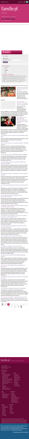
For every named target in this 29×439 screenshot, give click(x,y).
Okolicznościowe (5, 397)
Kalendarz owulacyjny (6, 374)
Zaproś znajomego (14, 398)
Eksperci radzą (17, 376)
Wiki (5, 71)
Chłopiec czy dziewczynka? (7, 380)
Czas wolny (4, 415)
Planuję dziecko (17, 380)
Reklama (12, 394)
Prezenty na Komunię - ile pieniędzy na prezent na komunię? (22, 103)
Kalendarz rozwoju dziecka (7, 382)
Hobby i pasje (4, 396)
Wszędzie (6, 67)
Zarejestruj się (11, 18)
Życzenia (11, 411)
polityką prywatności (17, 429)
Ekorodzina (16, 375)
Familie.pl (3, 85)
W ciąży (3, 408)
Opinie (3, 393)
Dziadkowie (16, 382)
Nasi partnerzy (14, 399)
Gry (3, 384)
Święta (3, 411)
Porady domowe (17, 385)
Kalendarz (4, 386)
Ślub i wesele (16, 378)
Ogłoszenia (16, 374)
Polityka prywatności (15, 402)
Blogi (11, 407)
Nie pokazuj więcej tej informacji (20, 432)
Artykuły (6, 70)
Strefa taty (16, 383)
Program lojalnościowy (15, 397)
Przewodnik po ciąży (6, 375)
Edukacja (4, 385)
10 (15, 306)
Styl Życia (4, 414)
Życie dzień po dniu (6, 394)
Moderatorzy (13, 396)
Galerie (11, 409)
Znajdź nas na (20, 2)
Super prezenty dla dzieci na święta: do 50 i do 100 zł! (22, 89)
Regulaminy (13, 395)
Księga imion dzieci (5, 381)
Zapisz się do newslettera (6, 20)
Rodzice (15, 381)
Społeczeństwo (5, 395)
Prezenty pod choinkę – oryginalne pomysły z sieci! (15, 297)
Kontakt (12, 393)
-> (18, 306)
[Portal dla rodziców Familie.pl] (9, 11)
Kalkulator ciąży (5, 377)
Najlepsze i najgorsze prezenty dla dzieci (12, 246)
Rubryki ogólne (17, 377)
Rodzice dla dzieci (5, 388)
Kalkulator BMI (5, 383)
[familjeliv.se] (27, 2)
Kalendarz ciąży (5, 376)
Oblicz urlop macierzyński (7, 378)
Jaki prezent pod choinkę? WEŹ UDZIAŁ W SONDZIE (15, 154)
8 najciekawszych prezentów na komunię (12, 236)
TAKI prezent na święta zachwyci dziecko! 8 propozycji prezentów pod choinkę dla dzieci (22, 120)
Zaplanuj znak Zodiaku (6, 389)
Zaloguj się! (4, 18)
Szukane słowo (5, 58)
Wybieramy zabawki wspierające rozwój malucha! (14, 288)
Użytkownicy (16, 384)
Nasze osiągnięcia (14, 401)
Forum (6, 68)
